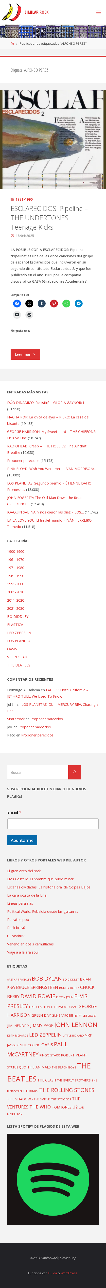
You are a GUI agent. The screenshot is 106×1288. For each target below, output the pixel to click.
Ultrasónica (16, 935)
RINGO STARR (49, 1055)
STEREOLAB (17, 657)
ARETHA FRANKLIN (19, 979)
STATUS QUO (16, 1067)
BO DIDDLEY (17, 616)
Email (14, 812)
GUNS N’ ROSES (62, 1015)
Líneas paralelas (20, 903)
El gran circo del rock (24, 871)
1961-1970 (15, 559)
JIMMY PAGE (41, 1025)
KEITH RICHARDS (17, 1035)
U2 (75, 1107)
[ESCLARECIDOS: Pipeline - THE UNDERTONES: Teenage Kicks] (53, 139)
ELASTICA (15, 624)
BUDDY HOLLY (69, 988)
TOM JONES (61, 1107)
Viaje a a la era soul (22, 952)
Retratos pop (18, 919)
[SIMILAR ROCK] (11, 12)
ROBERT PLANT (74, 1055)
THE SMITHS (42, 1099)
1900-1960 (15, 551)
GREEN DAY (41, 1015)
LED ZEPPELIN (19, 632)
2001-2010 (15, 592)
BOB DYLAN (47, 978)
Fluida (52, 1273)
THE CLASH (46, 1080)
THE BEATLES (18, 665)
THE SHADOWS (20, 1099)
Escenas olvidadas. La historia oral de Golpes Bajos (48, 887)
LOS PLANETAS (20, 640)
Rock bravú (16, 927)
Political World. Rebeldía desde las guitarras (42, 911)
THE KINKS (30, 1091)
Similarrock (16, 719)
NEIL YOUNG (29, 1045)
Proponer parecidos (47, 719)
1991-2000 (15, 584)
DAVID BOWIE (37, 996)
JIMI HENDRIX (18, 1025)
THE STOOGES (61, 1099)
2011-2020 (15, 600)
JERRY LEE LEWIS (85, 1015)
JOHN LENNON (75, 1024)
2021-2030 (15, 608)
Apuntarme (22, 840)
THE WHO (40, 1107)
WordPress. (69, 1273)
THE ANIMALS (39, 1067)
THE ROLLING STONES (66, 1090)
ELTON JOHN (64, 997)
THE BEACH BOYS (64, 1067)
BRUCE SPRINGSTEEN (37, 987)
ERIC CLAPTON (39, 1007)
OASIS (12, 649)
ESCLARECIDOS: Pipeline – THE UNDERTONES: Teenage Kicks (49, 218)
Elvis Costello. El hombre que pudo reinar (40, 879)
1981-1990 (24, 199)
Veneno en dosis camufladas (30, 944)
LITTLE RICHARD (73, 1035)
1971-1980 (15, 567)
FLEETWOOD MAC (64, 1007)
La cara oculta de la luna (27, 895)
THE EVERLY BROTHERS (74, 1080)
